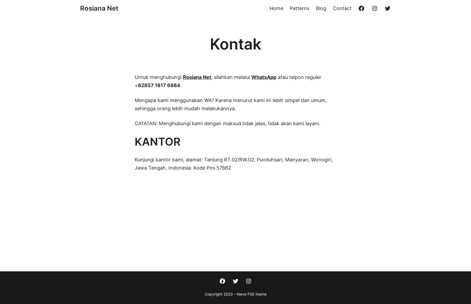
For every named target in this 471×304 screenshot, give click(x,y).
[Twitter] (387, 8)
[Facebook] (361, 8)
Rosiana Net (99, 8)
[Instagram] (374, 8)
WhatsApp (263, 77)
